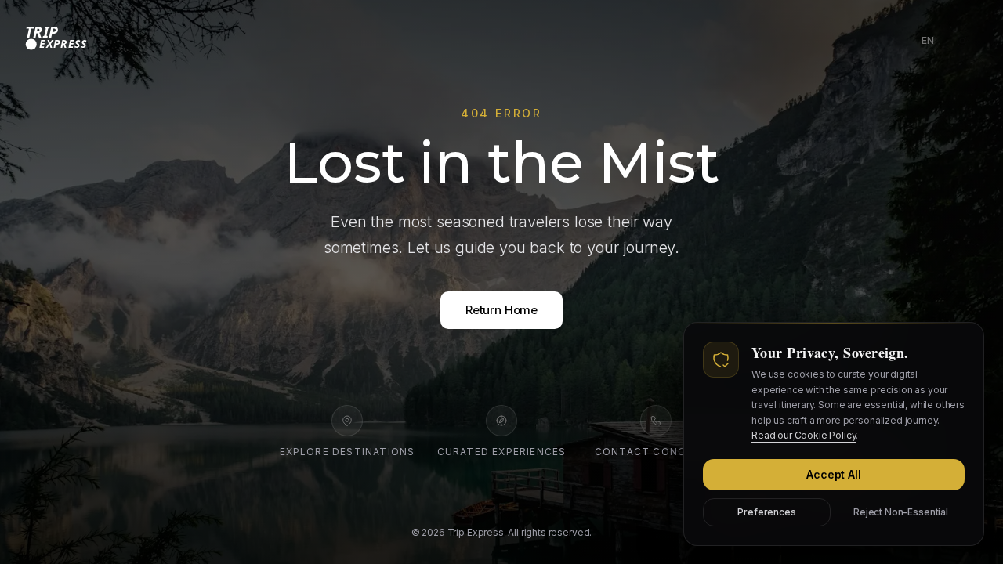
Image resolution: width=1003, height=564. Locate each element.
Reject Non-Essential (900, 511)
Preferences (766, 511)
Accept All (833, 473)
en (931, 43)
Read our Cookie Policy (803, 435)
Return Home (501, 309)
